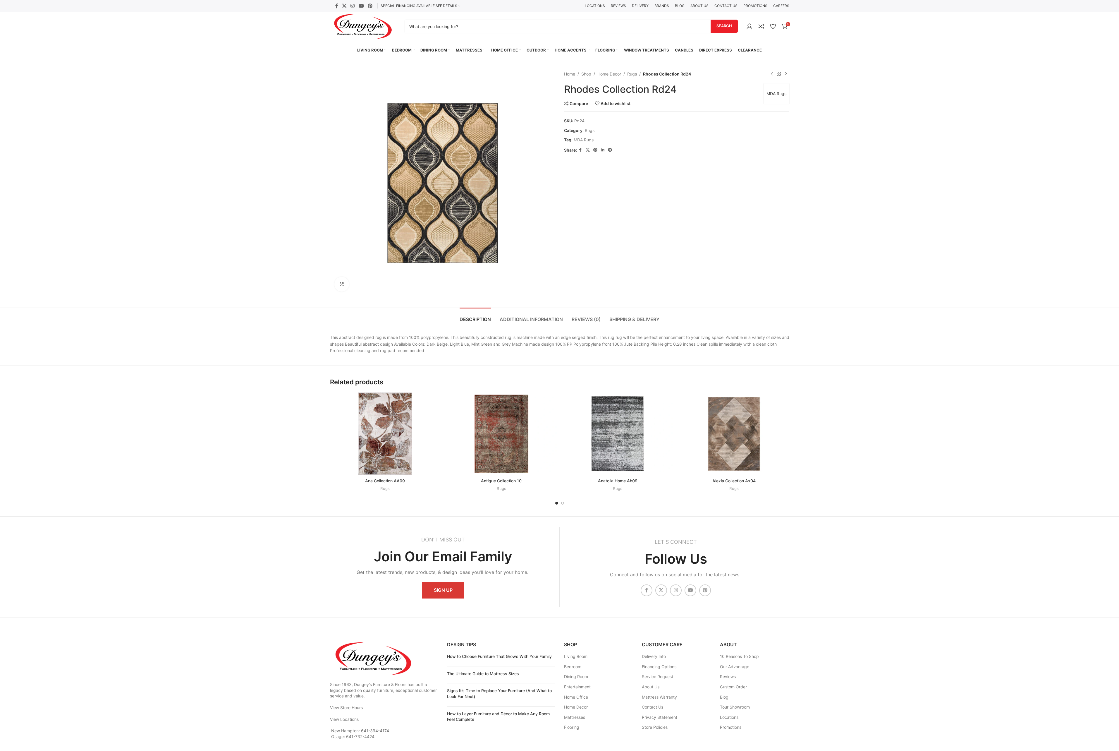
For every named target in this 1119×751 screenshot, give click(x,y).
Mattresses (574, 717)
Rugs (632, 73)
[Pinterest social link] (370, 5)
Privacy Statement (659, 717)
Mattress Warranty (659, 697)
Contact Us (652, 706)
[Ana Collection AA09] (385, 433)
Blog (724, 697)
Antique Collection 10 (501, 480)
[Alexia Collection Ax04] (734, 433)
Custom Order (733, 686)
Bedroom (572, 666)
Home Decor (609, 73)
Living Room (575, 656)
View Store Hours (346, 707)
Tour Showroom (735, 706)
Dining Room (576, 676)
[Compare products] (761, 26)
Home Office (576, 697)
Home (569, 73)
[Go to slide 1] (556, 503)
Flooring (571, 727)
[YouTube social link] (361, 5)
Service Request (657, 676)
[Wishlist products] (773, 26)
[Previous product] (771, 74)
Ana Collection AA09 (385, 480)
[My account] (749, 26)
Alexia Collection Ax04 (734, 480)
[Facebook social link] (336, 5)
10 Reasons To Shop (739, 656)
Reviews (728, 676)
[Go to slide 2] (562, 503)
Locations (729, 717)
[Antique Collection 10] (501, 433)
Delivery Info (654, 656)
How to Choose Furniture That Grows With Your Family (499, 656)
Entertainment (577, 686)
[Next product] (785, 74)
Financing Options (659, 666)
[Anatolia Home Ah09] (618, 433)
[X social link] (344, 5)
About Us (650, 686)
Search (724, 25)
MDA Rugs (776, 93)
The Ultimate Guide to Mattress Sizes (483, 673)
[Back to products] (778, 74)
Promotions (730, 727)
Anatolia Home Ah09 (617, 480)
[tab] (475, 316)
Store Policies (655, 727)
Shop (586, 73)
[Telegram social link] (610, 150)
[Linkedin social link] (602, 150)
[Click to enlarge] (341, 284)
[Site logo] (363, 25)
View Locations (344, 719)
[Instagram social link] (353, 5)
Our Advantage (734, 666)
